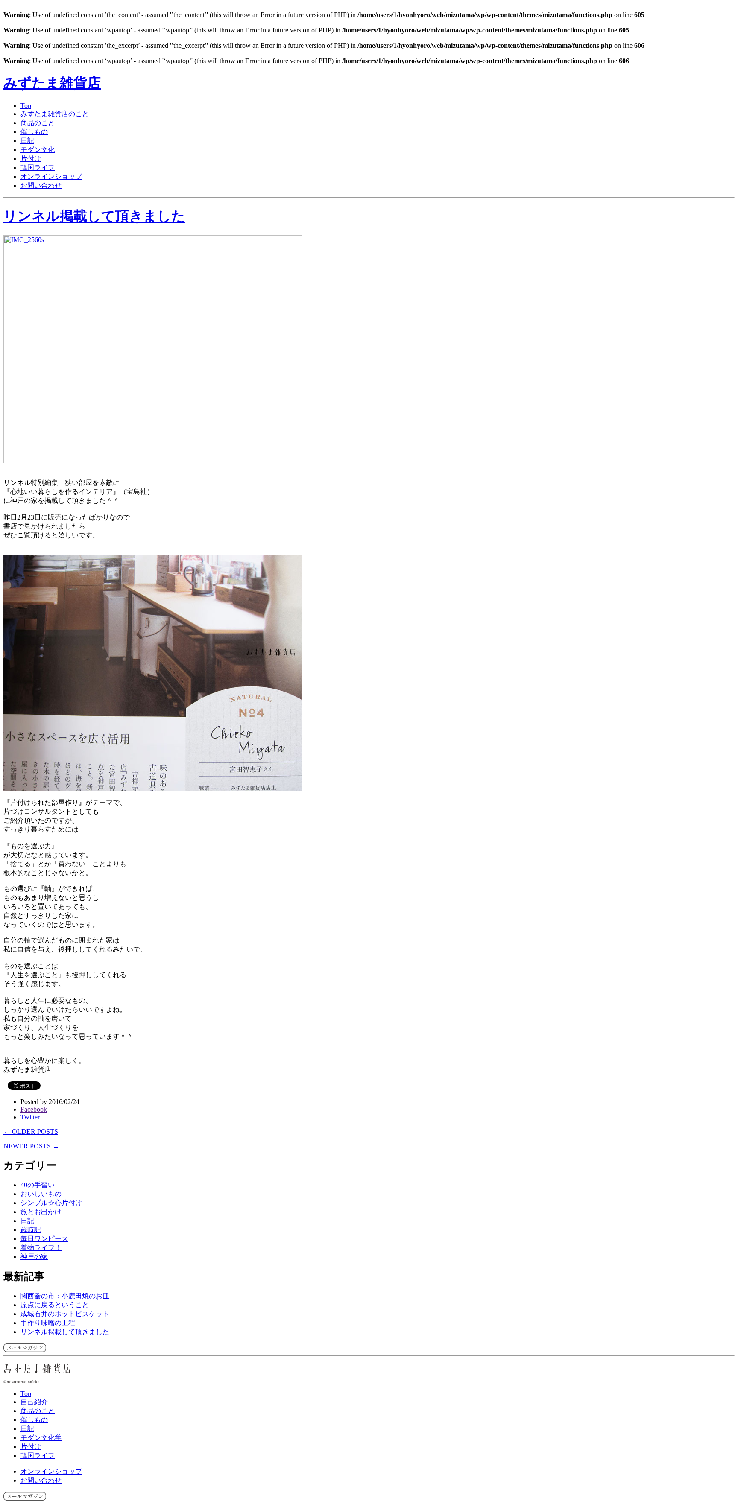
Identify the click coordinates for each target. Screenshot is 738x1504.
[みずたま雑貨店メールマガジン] (24, 1349)
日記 (27, 140)
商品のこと (37, 122)
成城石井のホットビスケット (64, 1313)
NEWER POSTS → (31, 1146)
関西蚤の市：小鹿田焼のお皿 (64, 1296)
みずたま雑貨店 (52, 83)
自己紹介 (34, 1401)
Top (25, 105)
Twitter (30, 1117)
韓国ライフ (37, 167)
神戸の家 (34, 1256)
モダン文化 (37, 149)
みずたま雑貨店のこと (54, 113)
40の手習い (37, 1185)
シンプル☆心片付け (51, 1202)
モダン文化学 (41, 1437)
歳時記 (30, 1229)
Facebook (33, 1109)
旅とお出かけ (41, 1211)
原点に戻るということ (54, 1304)
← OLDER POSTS (30, 1131)
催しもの (34, 131)
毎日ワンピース (44, 1238)
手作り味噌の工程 (47, 1322)
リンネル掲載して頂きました (94, 216)
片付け (30, 158)
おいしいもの (41, 1193)
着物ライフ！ (41, 1247)
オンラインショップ (51, 176)
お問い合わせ (41, 185)
